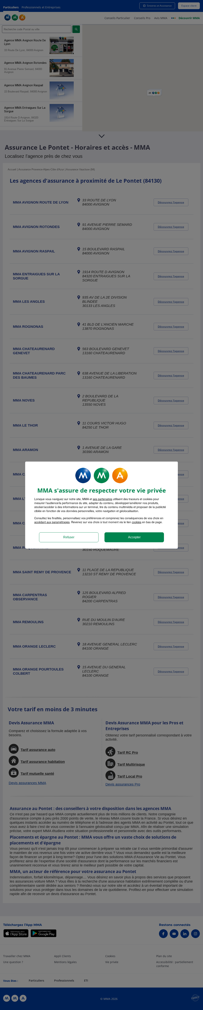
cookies (136, 522)
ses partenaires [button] (102, 499)
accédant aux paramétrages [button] (52, 522)
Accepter (134, 537)
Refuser (68, 537)
